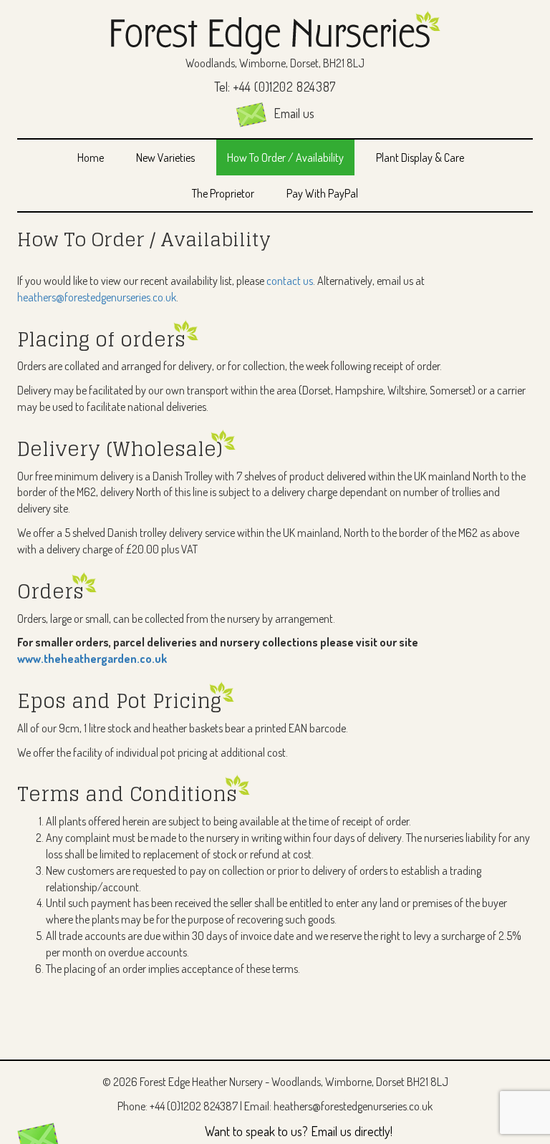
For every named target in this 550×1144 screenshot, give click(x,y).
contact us (289, 280)
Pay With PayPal (322, 193)
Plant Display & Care (420, 157)
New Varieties (165, 157)
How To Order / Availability (285, 157)
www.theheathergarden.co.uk (92, 658)
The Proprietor (223, 193)
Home (90, 157)
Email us (292, 113)
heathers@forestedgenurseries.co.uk (96, 297)
